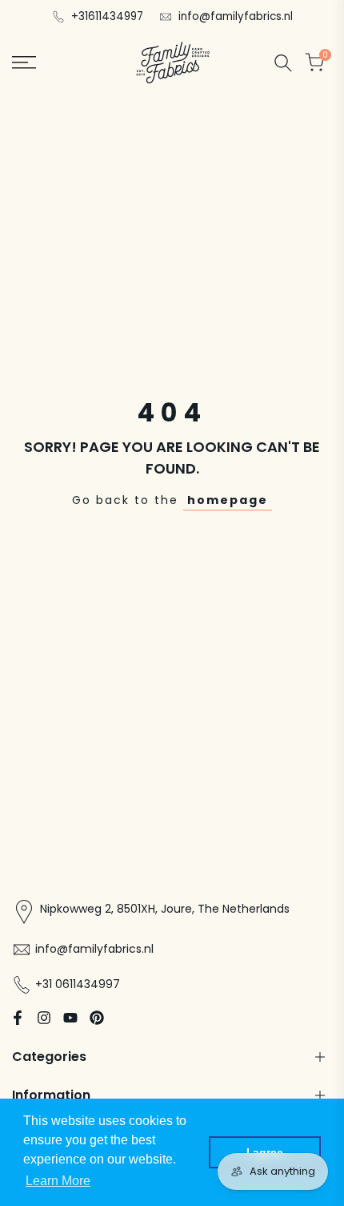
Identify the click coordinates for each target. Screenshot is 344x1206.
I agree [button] (264, 1152)
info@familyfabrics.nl (235, 16)
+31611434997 (107, 16)
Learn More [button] (58, 1181)
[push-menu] (24, 62)
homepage (227, 500)
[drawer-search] (283, 63)
